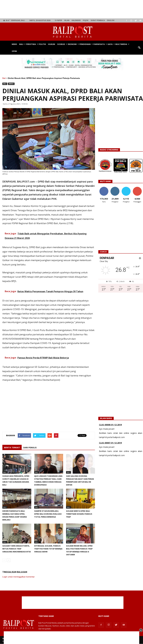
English (110, 20)
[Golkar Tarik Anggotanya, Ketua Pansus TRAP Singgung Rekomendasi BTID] (16, 533)
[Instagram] (131, 20)
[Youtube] (140, 20)
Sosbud (61, 44)
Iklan (66, 20)
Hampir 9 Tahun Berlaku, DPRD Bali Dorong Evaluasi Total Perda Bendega (48, 514)
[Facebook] (126, 20)
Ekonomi (72, 44)
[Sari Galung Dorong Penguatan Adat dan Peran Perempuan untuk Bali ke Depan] (80, 464)
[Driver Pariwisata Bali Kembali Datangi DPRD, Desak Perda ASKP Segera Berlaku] (16, 498)
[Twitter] (136, 20)
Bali (21, 44)
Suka (104, 188)
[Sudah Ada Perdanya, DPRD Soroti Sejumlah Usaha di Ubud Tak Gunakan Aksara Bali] (16, 464)
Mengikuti (115, 188)
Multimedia (121, 44)
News (14, 44)
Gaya (110, 44)
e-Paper (58, 20)
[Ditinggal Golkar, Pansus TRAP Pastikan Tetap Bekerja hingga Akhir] (48, 533)
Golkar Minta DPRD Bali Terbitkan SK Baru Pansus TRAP (79, 514)
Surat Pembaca (98, 20)
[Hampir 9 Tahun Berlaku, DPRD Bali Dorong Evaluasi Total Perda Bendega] (48, 498)
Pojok (85, 20)
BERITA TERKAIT (12, 447)
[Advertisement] (73, 9)
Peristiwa (31, 44)
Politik (42, 44)
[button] (139, 47)
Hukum (51, 44)
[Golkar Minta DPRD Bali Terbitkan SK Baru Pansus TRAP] (80, 498)
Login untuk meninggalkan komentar (18, 577)
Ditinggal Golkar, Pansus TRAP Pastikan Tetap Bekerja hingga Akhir (48, 549)
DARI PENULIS (30, 447)
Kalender (76, 20)
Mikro (11, 84)
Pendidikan (85, 44)
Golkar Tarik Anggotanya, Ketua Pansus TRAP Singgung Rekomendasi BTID (16, 549)
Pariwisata (99, 44)
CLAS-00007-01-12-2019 (110, 426)
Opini (14, 51)
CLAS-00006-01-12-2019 (110, 444)
